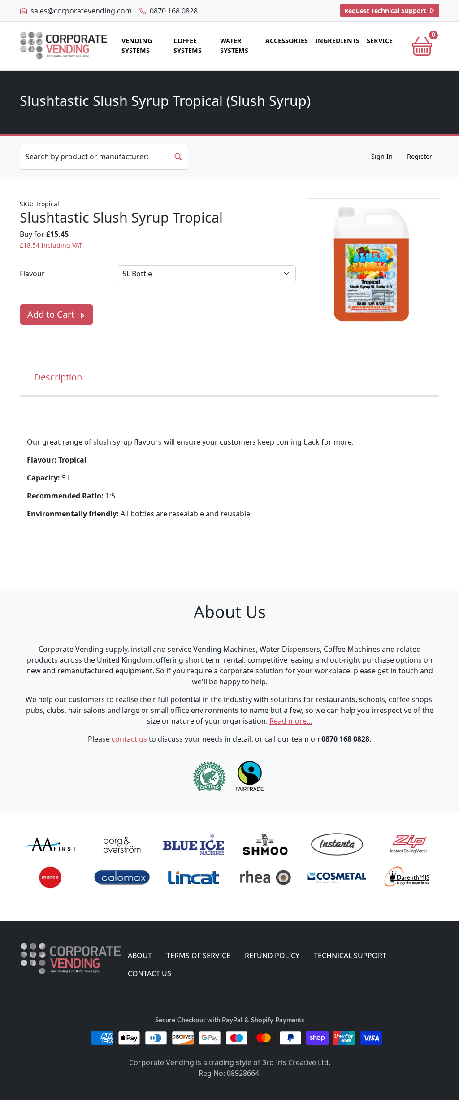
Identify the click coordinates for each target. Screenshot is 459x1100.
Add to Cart (52, 314)
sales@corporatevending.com (80, 11)
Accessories (286, 40)
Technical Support (386, 10)
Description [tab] (58, 377)
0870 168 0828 (173, 11)
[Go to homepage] (63, 45)
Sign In (382, 156)
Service (380, 40)
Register (419, 156)
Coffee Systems (187, 45)
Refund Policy (272, 955)
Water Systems (234, 45)
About (140, 955)
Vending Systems (136, 45)
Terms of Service (198, 955)
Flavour (32, 274)
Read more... (290, 721)
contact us (129, 739)
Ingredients (337, 40)
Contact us (149, 973)
